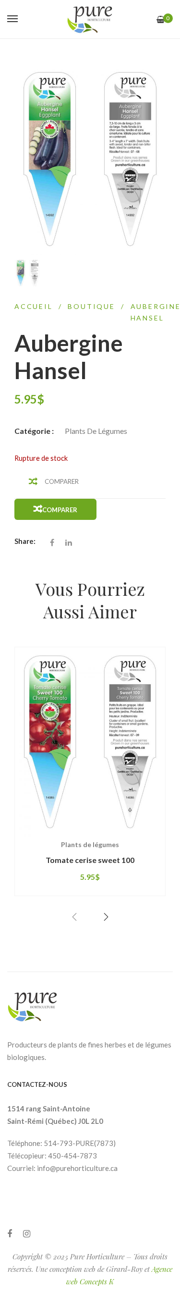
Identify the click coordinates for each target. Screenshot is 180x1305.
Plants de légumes (96, 430)
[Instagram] (26, 1233)
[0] (160, 19)
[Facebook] (9, 1233)
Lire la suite (54, 836)
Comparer (62, 481)
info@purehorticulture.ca (77, 1168)
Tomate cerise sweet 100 (90, 859)
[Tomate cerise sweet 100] (90, 742)
